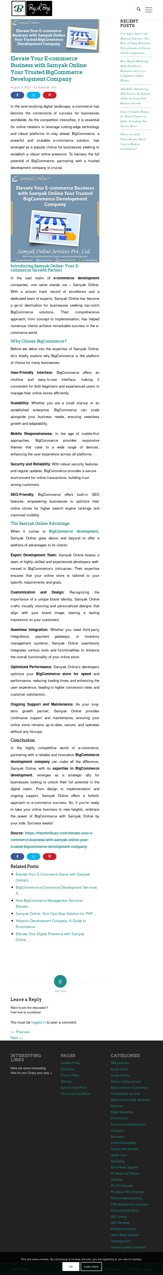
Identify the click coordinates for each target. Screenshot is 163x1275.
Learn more (91, 1266)
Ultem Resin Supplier (125, 1235)
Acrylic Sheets (120, 1075)
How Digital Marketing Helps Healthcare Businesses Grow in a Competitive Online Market (134, 70)
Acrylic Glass (119, 1069)
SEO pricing (119, 1216)
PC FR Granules (122, 1185)
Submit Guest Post (73, 1087)
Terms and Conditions (75, 1093)
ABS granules (120, 1063)
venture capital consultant (128, 1247)
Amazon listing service (126, 1081)
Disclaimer (68, 1069)
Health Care (119, 1155)
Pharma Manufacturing (126, 1198)
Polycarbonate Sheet (125, 1210)
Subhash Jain (47, 87)
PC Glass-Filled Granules (128, 1192)
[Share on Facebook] (17, 95)
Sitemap (66, 1081)
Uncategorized (120, 1241)
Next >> (17, 1037)
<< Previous (20, 1031)
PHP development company (129, 1204)
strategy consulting (123, 1229)
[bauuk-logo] (32, 9)
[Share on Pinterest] (49, 95)
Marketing (117, 1161)
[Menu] (146, 9)
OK (71, 1266)
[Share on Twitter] (33, 95)
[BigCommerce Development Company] (55, 36)
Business (117, 1106)
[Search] (136, 9)
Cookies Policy (70, 1063)
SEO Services (120, 1222)
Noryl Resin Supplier (124, 1167)
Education (117, 1136)
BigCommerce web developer (130, 1100)
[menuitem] (136, 9)
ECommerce (119, 1118)
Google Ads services (124, 1149)
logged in (38, 1022)
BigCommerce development (73, 531)
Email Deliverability (123, 1143)
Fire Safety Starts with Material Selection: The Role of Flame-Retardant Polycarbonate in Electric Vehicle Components (135, 43)
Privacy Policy (70, 1075)
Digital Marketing (122, 1112)
